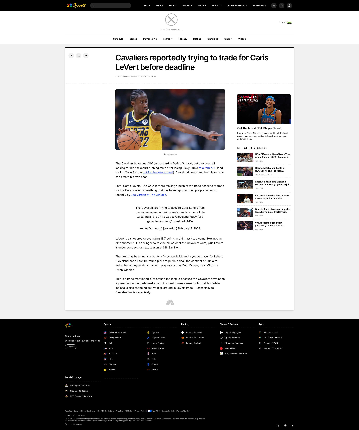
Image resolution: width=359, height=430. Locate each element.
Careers (76, 411)
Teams (166, 38)
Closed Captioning (88, 411)
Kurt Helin (122, 76)
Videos (242, 38)
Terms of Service (183, 411)
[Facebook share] (71, 55)
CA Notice (172, 411)
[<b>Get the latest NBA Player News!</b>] (264, 109)
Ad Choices (129, 411)
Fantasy (183, 38)
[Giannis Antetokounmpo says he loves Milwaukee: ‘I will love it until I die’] (245, 212)
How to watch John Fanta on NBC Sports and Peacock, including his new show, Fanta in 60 (272, 169)
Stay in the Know (73, 336)
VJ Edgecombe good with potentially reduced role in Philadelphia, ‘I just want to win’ (271, 224)
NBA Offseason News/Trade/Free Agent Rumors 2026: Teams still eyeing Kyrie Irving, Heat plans (272, 155)
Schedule (118, 38)
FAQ (97, 411)
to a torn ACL (207, 168)
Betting (197, 38)
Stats (227, 38)
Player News (150, 38)
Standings (212, 38)
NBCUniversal (80, 415)
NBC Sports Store (107, 411)
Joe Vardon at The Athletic (148, 195)
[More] (274, 5)
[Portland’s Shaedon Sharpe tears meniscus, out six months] (245, 198)
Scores (133, 38)
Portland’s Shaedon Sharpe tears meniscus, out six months (272, 197)
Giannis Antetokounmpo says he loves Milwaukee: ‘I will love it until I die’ (272, 210)
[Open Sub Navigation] (150, 5)
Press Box (119, 411)
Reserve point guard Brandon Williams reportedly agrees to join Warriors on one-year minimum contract (272, 183)
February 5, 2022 (189, 228)
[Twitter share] (78, 55)
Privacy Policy (140, 411)
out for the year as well (158, 172)
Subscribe (71, 347)
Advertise (68, 411)
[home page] (76, 5)
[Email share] (86, 55)
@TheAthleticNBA (181, 221)
